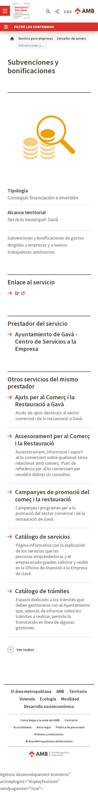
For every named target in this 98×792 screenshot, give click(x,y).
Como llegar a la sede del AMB (40, 720)
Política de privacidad (70, 727)
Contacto (71, 720)
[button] (48, 11)
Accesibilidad (22, 727)
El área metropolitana (31, 691)
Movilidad (70, 699)
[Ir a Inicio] (12, 38)
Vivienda (27, 699)
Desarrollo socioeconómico (49, 706)
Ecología (48, 699)
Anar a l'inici (21, 10)
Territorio (78, 691)
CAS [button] (68, 11)
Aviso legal (43, 727)
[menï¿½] (5, 11)
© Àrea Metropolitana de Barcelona (49, 741)
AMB (60, 691)
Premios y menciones (49, 734)
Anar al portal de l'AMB (84, 11)
